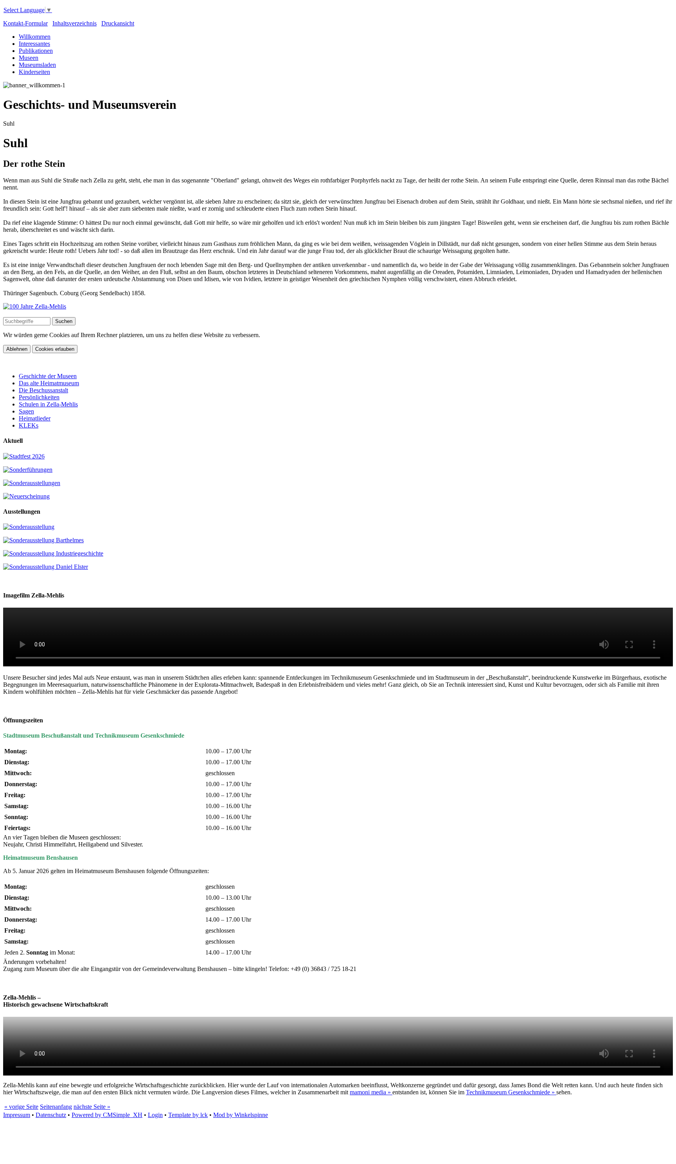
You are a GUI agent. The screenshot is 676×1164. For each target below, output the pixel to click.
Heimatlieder (34, 418)
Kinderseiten (34, 72)
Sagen (26, 411)
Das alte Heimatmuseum (49, 383)
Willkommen (34, 36)
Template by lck (188, 1115)
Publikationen (36, 50)
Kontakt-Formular (25, 23)
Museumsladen (37, 64)
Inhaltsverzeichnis (74, 23)
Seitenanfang (56, 1106)
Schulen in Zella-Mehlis (48, 404)
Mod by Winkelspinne (240, 1115)
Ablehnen (16, 349)
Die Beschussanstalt (43, 390)
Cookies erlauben (54, 349)
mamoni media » (371, 1092)
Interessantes (34, 43)
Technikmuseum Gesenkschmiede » (511, 1092)
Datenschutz (51, 1115)
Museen (28, 57)
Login (155, 1115)
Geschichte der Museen (48, 376)
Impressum (16, 1115)
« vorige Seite (21, 1106)
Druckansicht (117, 23)
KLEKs (28, 425)
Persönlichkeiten (39, 397)
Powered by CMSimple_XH (107, 1115)
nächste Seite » (92, 1106)
